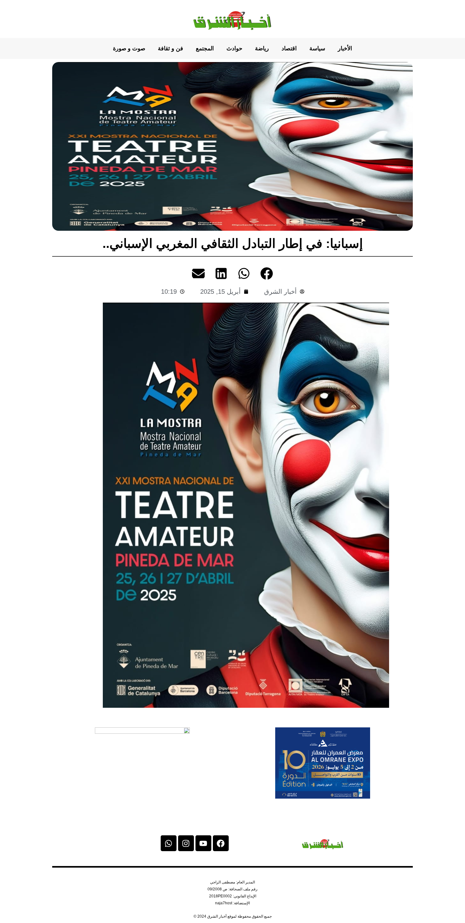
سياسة (317, 48)
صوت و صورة (129, 48)
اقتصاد (289, 48)
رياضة (262, 48)
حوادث (234, 48)
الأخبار (345, 48)
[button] (267, 273)
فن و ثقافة (170, 48)
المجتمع (205, 48)
